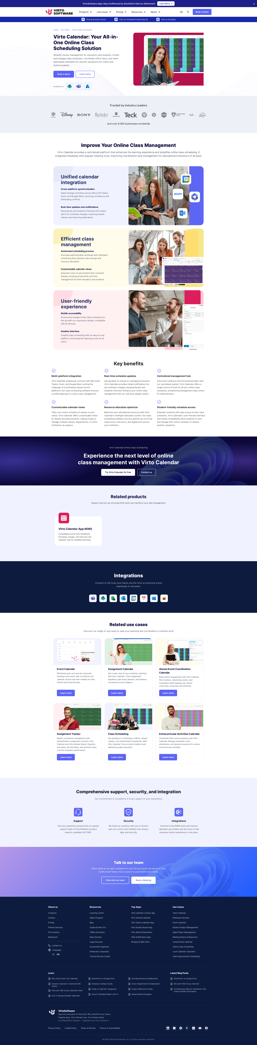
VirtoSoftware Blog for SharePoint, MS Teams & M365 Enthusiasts (190, 990)
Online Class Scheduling (183, 947)
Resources (137, 12)
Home (55, 30)
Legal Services (96, 942)
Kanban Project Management (185, 927)
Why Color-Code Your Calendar (65, 978)
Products (84, 12)
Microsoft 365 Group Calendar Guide (67, 990)
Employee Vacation (181, 918)
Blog (92, 922)
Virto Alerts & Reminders (141, 932)
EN (58, 954)
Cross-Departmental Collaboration (146, 984)
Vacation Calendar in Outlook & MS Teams (66, 985)
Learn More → (167, 4)
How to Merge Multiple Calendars (66, 996)
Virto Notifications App (141, 937)
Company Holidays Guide (102, 984)
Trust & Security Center (100, 956)
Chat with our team (115, 880)
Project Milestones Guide (142, 989)
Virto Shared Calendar (140, 918)
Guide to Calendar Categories (104, 989)
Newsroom (53, 937)
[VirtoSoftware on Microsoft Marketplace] (174, 1028)
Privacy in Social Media (110, 1028)
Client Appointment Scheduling (186, 956)
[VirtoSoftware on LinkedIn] (167, 1028)
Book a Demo (202, 12)
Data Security (96, 937)
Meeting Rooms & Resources (185, 937)
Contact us (146, 472)
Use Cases (102, 12)
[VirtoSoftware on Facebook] (206, 1028)
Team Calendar (179, 913)
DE (181, 12)
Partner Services (55, 927)
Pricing (119, 12)
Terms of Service (88, 1028)
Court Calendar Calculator (184, 951)
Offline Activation (97, 932)
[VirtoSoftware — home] (52, 1012)
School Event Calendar (182, 942)
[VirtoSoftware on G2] (180, 1028)
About (154, 12)
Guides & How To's (98, 927)
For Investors (53, 932)
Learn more (87, 75)
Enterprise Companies (99, 951)
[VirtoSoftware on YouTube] (200, 1028)
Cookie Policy (71, 1028)
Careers (51, 918)
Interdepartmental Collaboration (145, 978)
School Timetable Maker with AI (105, 994)
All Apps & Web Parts (140, 942)
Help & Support (96, 918)
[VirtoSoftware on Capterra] (187, 1028)
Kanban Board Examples (142, 994)
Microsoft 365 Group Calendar (186, 984)
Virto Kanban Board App (141, 927)
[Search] (188, 11)
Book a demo (63, 74)
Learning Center (97, 913)
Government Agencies (99, 947)
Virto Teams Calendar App (142, 922)
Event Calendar (179, 922)
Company (52, 913)
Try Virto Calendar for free (118, 472)
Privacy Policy (54, 1028)
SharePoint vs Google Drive (103, 978)
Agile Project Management (184, 932)
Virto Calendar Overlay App (143, 913)
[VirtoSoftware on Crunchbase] (193, 1028)
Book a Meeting (143, 880)
